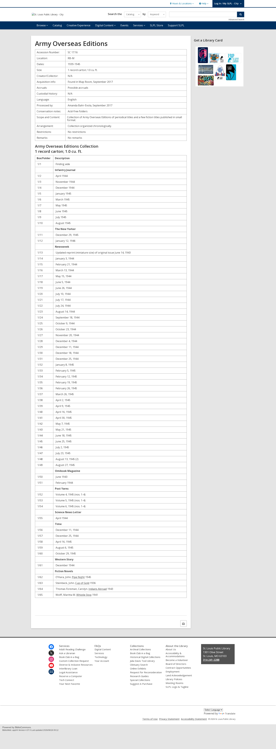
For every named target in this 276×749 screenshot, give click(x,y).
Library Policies (174, 679)
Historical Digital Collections (145, 657)
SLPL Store (156, 25)
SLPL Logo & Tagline (177, 686)
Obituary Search (139, 664)
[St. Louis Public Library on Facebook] (51, 646)
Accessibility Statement (194, 718)
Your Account (102, 660)
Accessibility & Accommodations (175, 655)
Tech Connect (66, 680)
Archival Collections (140, 649)
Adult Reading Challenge (72, 649)
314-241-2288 (211, 660)
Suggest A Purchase (141, 683)
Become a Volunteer (177, 660)
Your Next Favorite (69, 683)
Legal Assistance (68, 672)
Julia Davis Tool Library (142, 660)
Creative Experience (78, 25)
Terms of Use (150, 718)
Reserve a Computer (70, 676)
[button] (181, 3)
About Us (171, 649)
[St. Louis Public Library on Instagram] (51, 659)
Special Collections (140, 680)
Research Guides (139, 676)
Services (99, 653)
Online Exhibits (138, 668)
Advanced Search (236, 19)
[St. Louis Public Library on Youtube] (51, 665)
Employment (173, 671)
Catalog (57, 25)
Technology (101, 657)
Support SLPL (176, 25)
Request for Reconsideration (146, 672)
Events (124, 25)
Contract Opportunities (178, 667)
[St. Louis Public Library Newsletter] (51, 671)
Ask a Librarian (67, 653)
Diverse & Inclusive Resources (76, 664)
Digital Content (103, 649)
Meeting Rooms (174, 683)
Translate (230, 713)
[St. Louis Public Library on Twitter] (51, 653)
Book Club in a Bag (69, 657)
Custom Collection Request (74, 660)
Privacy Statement (169, 718)
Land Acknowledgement (179, 675)
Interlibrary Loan (68, 668)
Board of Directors (176, 663)
